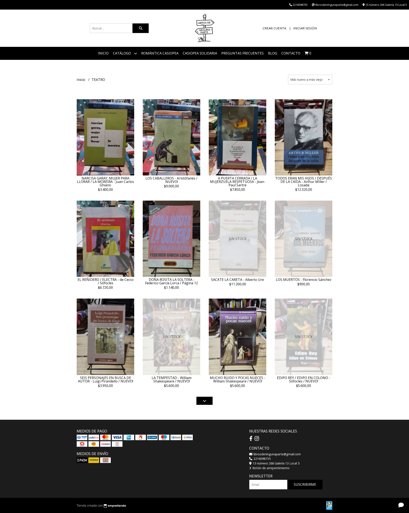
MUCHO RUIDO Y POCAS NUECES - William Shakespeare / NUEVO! (237, 379)
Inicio (103, 53)
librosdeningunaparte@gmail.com (277, 454)
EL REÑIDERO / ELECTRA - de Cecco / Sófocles (106, 281)
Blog (272, 53)
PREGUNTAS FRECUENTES (242, 53)
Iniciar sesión (305, 28)
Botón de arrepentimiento (270, 468)
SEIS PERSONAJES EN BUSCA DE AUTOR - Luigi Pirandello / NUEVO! (105, 379)
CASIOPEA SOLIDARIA (200, 53)
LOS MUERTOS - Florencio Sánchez (303, 279)
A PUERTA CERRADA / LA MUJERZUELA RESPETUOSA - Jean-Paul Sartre (237, 181)
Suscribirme (305, 484)
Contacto (290, 53)
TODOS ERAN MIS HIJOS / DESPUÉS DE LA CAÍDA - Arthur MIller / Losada (303, 181)
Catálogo (122, 53)
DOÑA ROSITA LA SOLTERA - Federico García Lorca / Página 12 (171, 281)
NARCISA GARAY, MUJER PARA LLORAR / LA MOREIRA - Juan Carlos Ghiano (105, 181)
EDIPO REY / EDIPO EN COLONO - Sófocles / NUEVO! (303, 379)
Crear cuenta (274, 28)
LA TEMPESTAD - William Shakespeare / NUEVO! (172, 379)
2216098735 (262, 459)
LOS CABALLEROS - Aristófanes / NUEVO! (171, 180)
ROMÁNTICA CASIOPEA (160, 53)
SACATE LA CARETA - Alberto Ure (237, 279)
